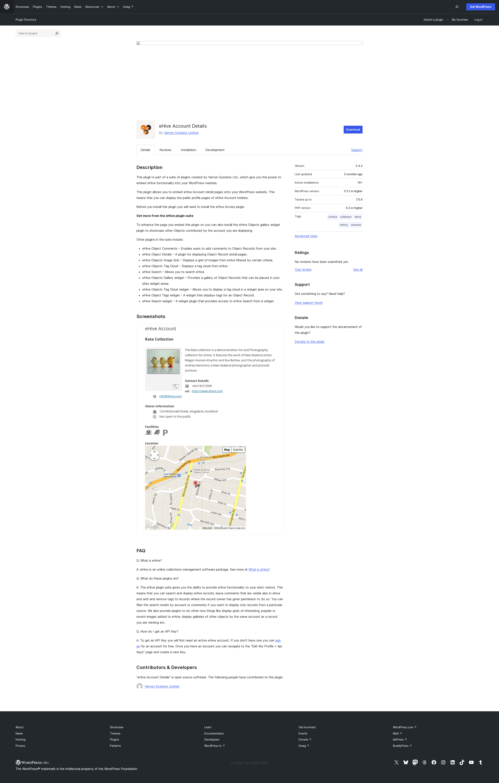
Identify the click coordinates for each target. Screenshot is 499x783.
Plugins (114, 739)
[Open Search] (456, 7)
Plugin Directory (26, 19)
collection (345, 216)
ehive (358, 216)
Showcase (116, 727)
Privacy (20, 745)
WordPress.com (405, 727)
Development (215, 150)
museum (356, 224)
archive (332, 216)
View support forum (309, 303)
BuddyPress (402, 745)
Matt (397, 733)
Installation (188, 150)
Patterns (115, 745)
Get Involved (307, 727)
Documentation (214, 733)
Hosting (21, 739)
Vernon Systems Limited (181, 133)
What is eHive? (259, 569)
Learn (207, 727)
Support (357, 150)
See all (358, 269)
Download (353, 129)
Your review (303, 269)
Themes (115, 733)
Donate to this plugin (310, 342)
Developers (211, 739)
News (19, 733)
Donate (305, 739)
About (19, 727)
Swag (304, 745)
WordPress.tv (214, 745)
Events (303, 733)
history (344, 224)
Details (145, 150)
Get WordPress (480, 6)
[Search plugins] (57, 33)
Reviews (165, 150)
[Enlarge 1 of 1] (278, 329)
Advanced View (306, 236)
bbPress (400, 739)
